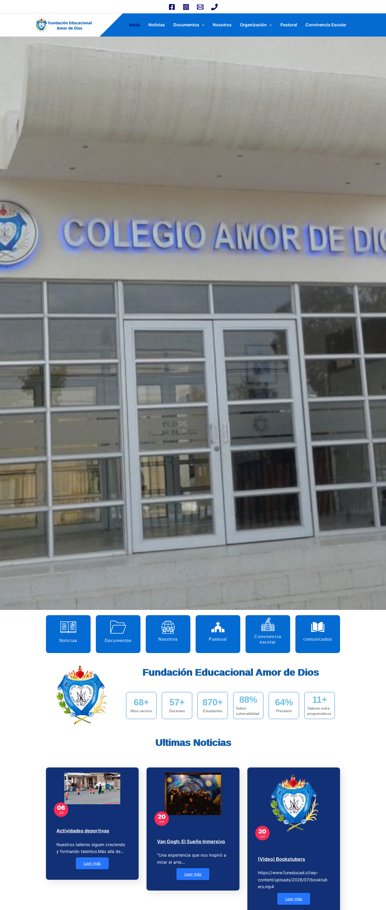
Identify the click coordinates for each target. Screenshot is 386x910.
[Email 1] (200, 7)
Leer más (92, 863)
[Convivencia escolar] (267, 624)
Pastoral (288, 24)
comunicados (317, 639)
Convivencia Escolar (325, 24)
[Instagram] (186, 7)
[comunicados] (317, 627)
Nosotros (222, 24)
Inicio (134, 24)
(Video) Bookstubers (281, 859)
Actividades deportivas (82, 830)
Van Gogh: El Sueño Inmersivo (191, 841)
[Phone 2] (214, 7)
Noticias (156, 24)
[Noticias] (68, 627)
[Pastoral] (218, 627)
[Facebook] (172, 7)
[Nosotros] (168, 627)
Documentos (186, 24)
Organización (253, 24)
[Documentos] (118, 627)
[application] (202, 25)
